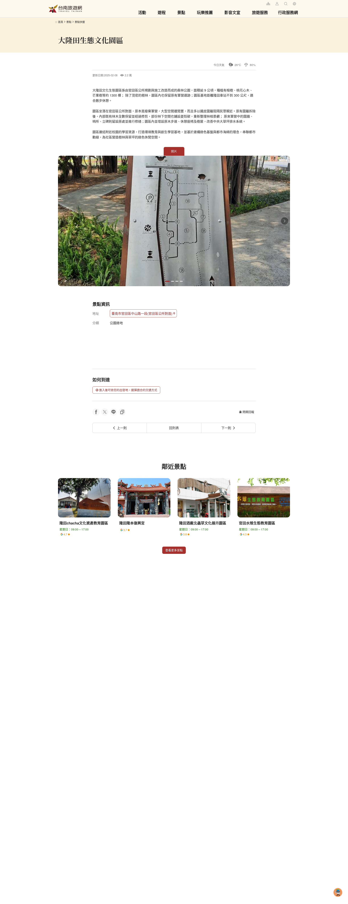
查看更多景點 (174, 550)
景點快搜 (80, 22)
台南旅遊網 (65, 9)
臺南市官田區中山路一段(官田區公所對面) (141, 313)
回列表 (174, 427)
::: (262, 3)
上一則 (122, 427)
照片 (174, 151)
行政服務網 (288, 12)
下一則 (226, 427)
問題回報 (248, 412)
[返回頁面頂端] (338, 898)
